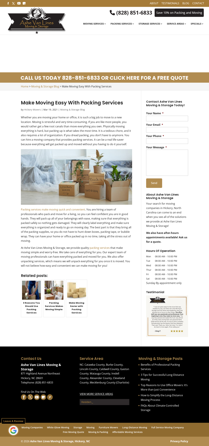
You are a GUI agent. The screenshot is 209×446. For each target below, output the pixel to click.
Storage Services (149, 24)
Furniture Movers (108, 427)
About (154, 3)
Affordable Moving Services (127, 432)
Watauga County (100, 373)
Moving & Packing (98, 432)
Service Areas (175, 24)
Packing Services (121, 24)
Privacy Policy (179, 441)
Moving (90, 427)
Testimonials (170, 3)
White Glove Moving (58, 427)
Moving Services (93, 24)
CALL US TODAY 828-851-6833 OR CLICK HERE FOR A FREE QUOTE (104, 78)
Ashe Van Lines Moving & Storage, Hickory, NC (60, 441)
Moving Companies (32, 427)
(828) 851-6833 (133, 12)
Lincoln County (89, 369)
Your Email (154, 125)
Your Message (156, 147)
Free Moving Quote (73, 432)
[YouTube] (19, 4)
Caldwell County (109, 369)
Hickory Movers (32, 109)
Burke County (114, 364)
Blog (185, 3)
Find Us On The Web (33, 392)
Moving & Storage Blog (72, 109)
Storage (77, 427)
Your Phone (155, 136)
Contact (198, 3)
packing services (100, 248)
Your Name (155, 113)
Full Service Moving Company (167, 427)
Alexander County (101, 378)
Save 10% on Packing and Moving (179, 13)
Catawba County (95, 364)
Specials (196, 24)
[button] (167, 316)
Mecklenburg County (102, 382)
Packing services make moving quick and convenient (53, 209)
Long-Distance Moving (134, 427)
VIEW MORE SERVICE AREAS (96, 394)
